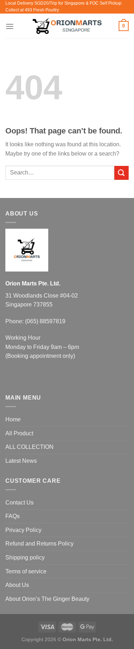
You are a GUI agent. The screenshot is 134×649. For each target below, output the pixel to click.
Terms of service (25, 571)
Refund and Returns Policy (39, 544)
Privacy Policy (23, 530)
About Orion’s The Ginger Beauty (47, 599)
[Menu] (9, 26)
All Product (19, 433)
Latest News (21, 461)
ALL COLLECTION (29, 447)
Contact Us (19, 503)
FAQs (12, 516)
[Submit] (121, 173)
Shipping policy (25, 557)
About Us (17, 585)
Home (13, 419)
